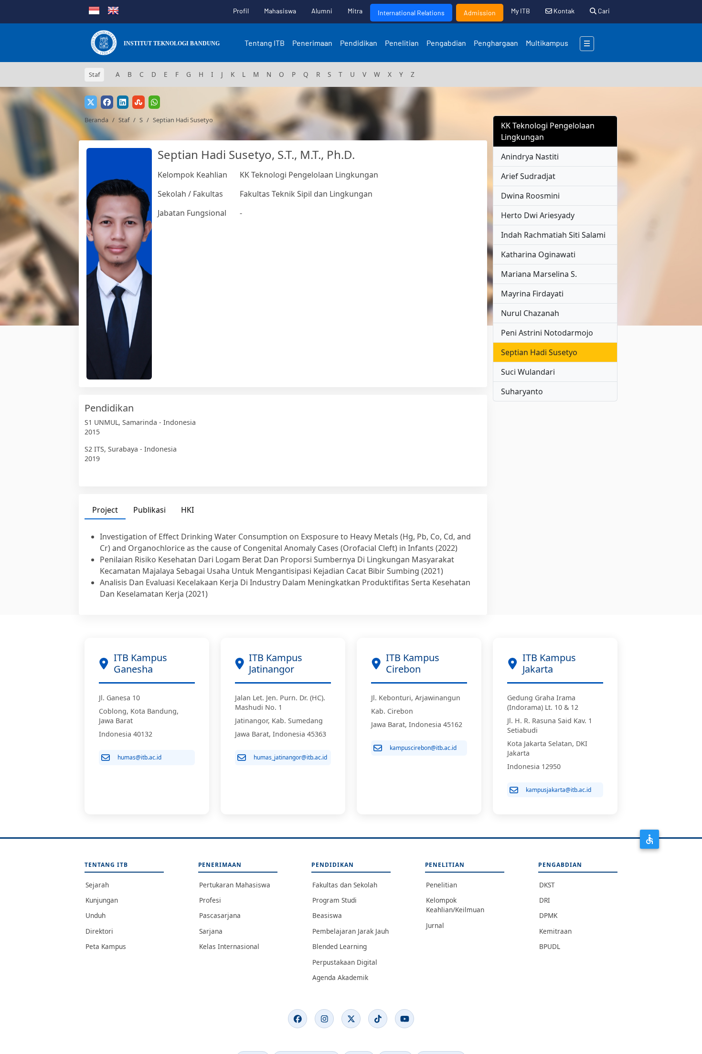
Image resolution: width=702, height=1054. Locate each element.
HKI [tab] (187, 510)
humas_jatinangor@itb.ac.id (290, 757)
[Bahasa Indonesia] (94, 9)
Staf (123, 120)
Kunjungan (101, 900)
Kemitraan (555, 931)
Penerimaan (312, 42)
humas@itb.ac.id (139, 757)
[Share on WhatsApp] (154, 102)
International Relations (411, 13)
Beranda (96, 120)
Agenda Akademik (340, 977)
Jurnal (435, 925)
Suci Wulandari (528, 372)
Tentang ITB (265, 42)
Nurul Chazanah (530, 313)
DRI (544, 900)
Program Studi (334, 900)
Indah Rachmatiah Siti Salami (553, 235)
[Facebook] (297, 1018)
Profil (241, 11)
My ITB (520, 11)
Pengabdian (446, 42)
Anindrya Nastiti (530, 156)
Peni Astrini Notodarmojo (547, 332)
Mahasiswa (280, 11)
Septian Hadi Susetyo (539, 352)
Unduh (95, 915)
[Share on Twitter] (91, 102)
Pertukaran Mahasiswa (234, 884)
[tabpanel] (283, 565)
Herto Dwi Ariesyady (537, 215)
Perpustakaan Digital (344, 962)
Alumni (321, 11)
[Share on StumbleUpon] (138, 102)
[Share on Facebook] (107, 102)
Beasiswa (327, 915)
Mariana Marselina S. (539, 274)
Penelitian (402, 42)
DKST (547, 884)
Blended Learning (339, 946)
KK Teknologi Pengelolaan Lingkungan (309, 174)
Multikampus (547, 42)
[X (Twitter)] (351, 1018)
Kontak (563, 11)
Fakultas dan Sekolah (344, 884)
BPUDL (549, 946)
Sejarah (97, 884)
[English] (113, 9)
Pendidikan (358, 42)
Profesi (210, 900)
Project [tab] (105, 510)
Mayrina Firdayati (532, 293)
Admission (480, 13)
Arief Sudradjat (528, 176)
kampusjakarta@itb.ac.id (558, 790)
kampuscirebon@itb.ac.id (423, 748)
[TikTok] (377, 1018)
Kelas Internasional (229, 946)
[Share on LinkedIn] (122, 102)
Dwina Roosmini (530, 195)
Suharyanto (522, 391)
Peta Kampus (105, 946)
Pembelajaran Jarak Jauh (350, 931)
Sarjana (211, 931)
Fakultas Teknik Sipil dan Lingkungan (306, 194)
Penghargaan (496, 42)
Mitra (355, 11)
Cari (603, 11)
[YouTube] (404, 1018)
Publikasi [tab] (149, 510)
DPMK (548, 915)
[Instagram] (324, 1018)
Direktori (99, 931)
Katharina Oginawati (538, 254)
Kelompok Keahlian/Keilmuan (455, 905)
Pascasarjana (220, 915)
